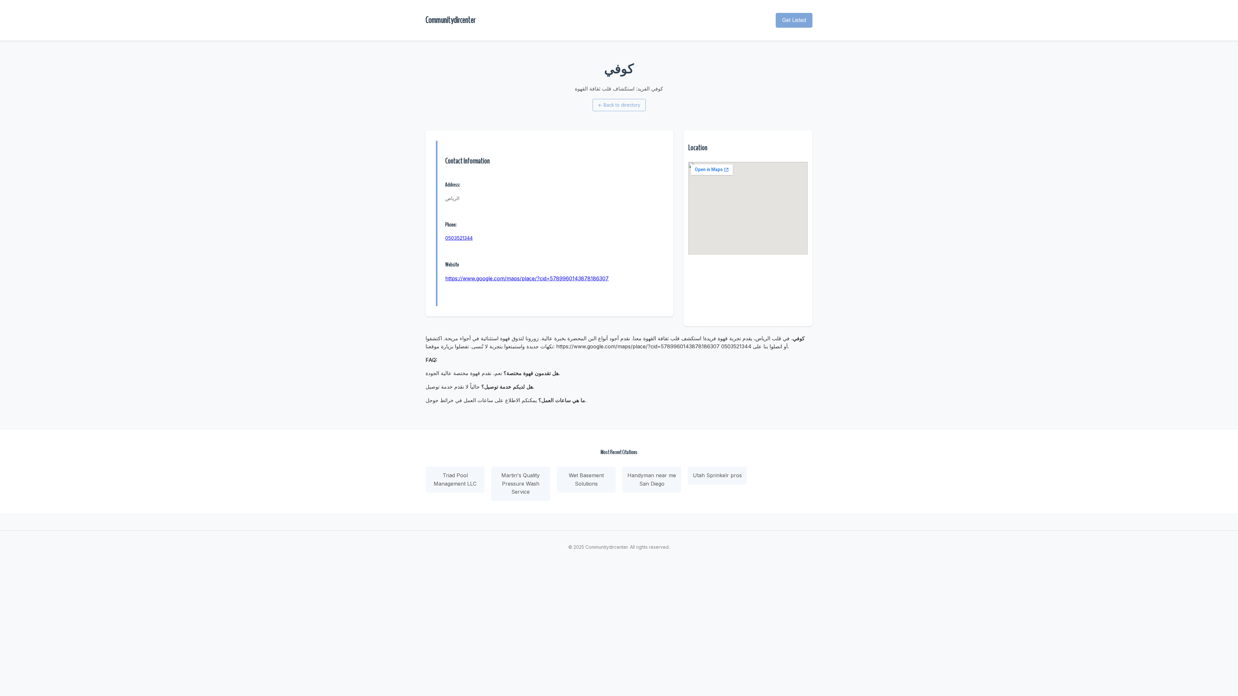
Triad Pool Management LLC (455, 479)
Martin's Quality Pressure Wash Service (520, 483)
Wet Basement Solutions (586, 479)
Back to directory (619, 105)
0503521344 (459, 238)
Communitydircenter (451, 20)
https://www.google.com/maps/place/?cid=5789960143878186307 (527, 278)
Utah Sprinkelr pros (717, 475)
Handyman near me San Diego (651, 479)
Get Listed (794, 20)
